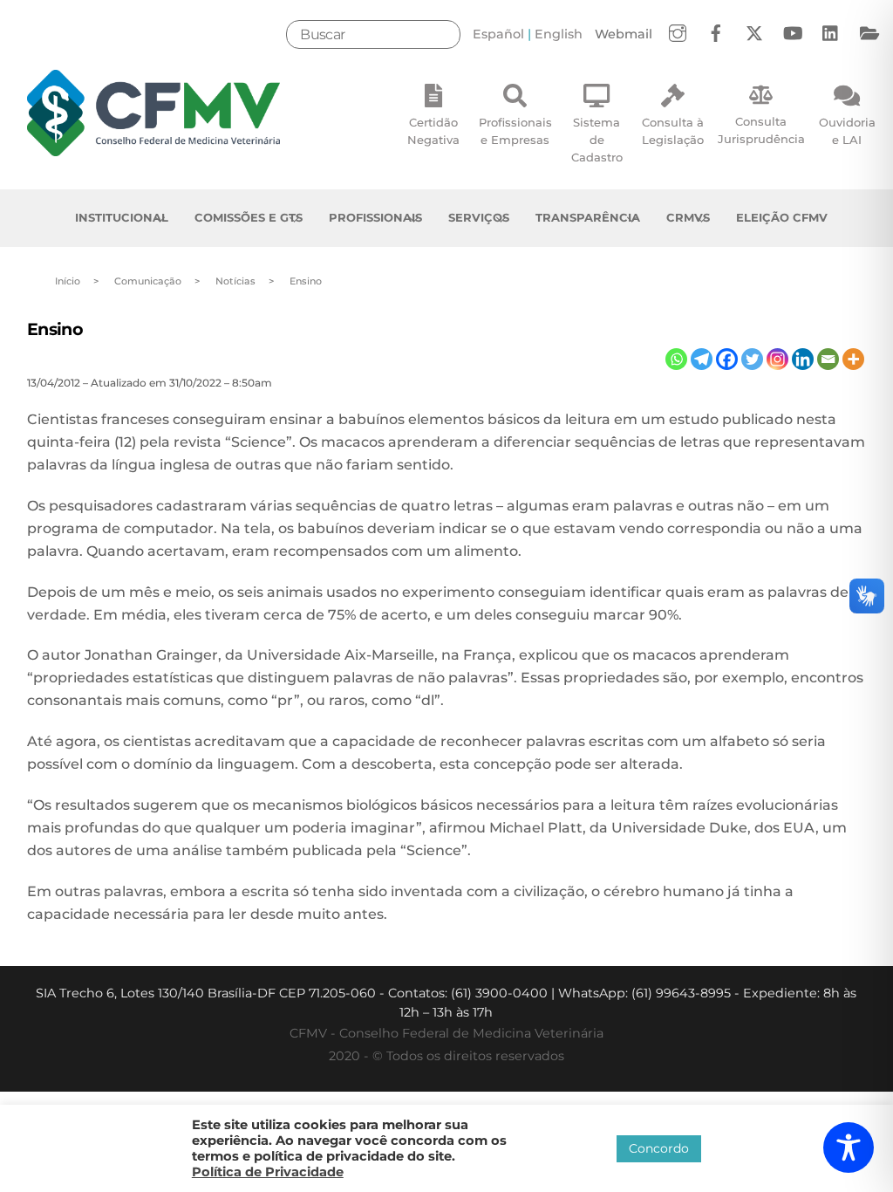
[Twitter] (752, 359)
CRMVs (688, 217)
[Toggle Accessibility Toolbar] (848, 1147)
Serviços (478, 217)
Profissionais (375, 217)
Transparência (587, 217)
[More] (853, 359)
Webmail (623, 34)
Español (498, 34)
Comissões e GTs (248, 217)
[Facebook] (727, 359)
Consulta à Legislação (673, 131)
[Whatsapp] (676, 359)
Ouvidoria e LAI (847, 131)
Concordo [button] (659, 1148)
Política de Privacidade (268, 1172)
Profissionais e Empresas (515, 131)
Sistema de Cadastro (597, 139)
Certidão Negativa (433, 131)
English (559, 34)
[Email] (828, 359)
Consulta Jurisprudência (761, 130)
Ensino (55, 329)
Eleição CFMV (782, 217)
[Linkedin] (803, 359)
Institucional (121, 217)
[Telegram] (701, 359)
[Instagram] (777, 359)
